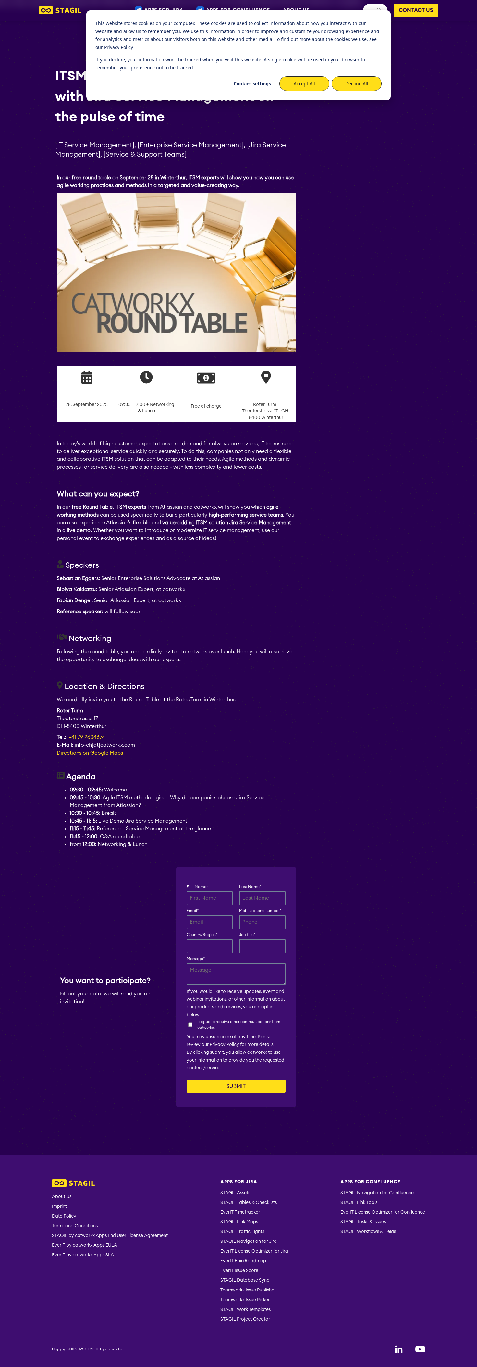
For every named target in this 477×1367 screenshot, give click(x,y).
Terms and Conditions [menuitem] (75, 1226)
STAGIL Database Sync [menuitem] (244, 1280)
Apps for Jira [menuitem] (238, 1182)
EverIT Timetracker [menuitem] (240, 1212)
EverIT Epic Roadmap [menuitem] (243, 1261)
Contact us (416, 10)
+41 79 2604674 (87, 737)
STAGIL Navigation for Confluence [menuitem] (377, 1193)
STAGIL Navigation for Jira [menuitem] (248, 1241)
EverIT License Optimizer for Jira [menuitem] (254, 1251)
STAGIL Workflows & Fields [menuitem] (368, 1232)
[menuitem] (110, 1184)
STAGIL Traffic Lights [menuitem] (242, 1232)
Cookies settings (252, 83)
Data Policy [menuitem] (64, 1216)
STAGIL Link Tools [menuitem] (358, 1202)
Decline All (356, 83)
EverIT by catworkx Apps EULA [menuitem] (84, 1245)
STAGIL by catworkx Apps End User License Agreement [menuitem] (110, 1235)
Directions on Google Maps (90, 752)
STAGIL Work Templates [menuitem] (245, 1309)
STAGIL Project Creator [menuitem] (245, 1319)
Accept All (304, 83)
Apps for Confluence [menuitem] (370, 1182)
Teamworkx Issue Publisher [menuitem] (248, 1290)
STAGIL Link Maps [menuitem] (239, 1222)
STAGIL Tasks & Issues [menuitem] (363, 1222)
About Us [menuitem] (61, 1197)
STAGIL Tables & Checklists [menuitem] (248, 1202)
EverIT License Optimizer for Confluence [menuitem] (382, 1212)
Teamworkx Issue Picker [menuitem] (245, 1300)
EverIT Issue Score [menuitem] (239, 1270)
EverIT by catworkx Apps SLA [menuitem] (83, 1255)
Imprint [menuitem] (59, 1206)
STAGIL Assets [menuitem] (235, 1193)
